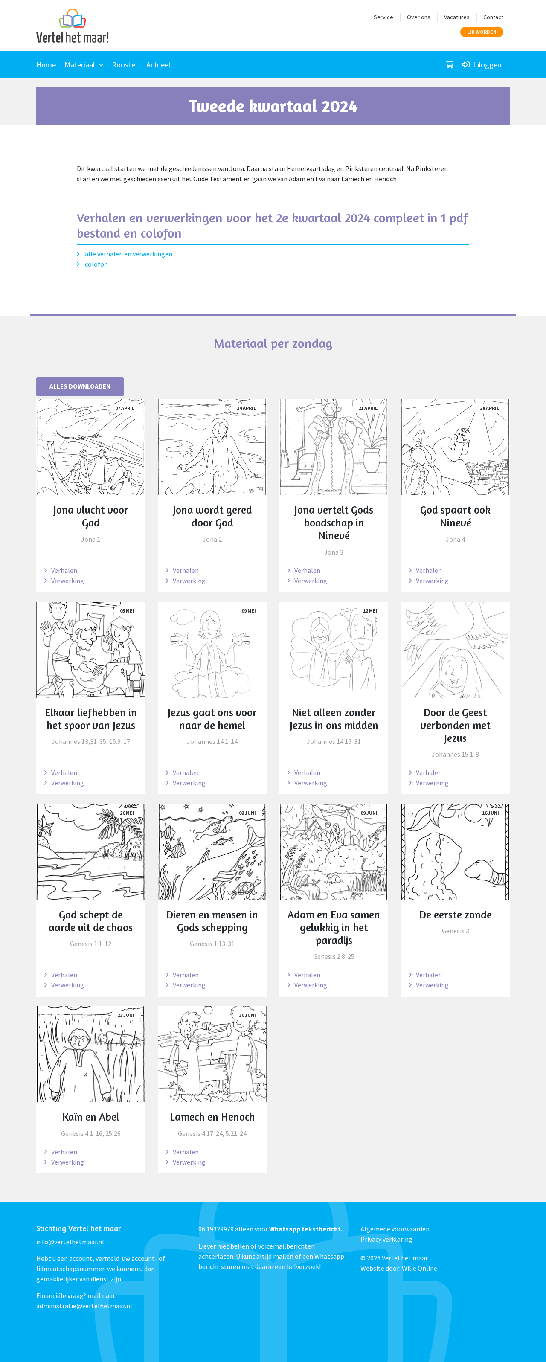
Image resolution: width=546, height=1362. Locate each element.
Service (383, 17)
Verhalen (64, 570)
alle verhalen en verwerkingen (128, 254)
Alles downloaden (79, 386)
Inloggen (486, 65)
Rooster (125, 65)
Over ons (418, 17)
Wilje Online (419, 1268)
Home (46, 65)
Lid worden (482, 32)
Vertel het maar (405, 1258)
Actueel (158, 65)
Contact (493, 17)
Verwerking (67, 580)
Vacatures (457, 17)
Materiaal (79, 65)
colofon (96, 264)
